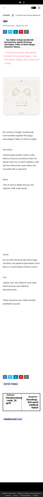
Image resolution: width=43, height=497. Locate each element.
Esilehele (8, 495)
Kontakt (35, 495)
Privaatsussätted (25, 495)
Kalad (8, 63)
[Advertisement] (21, 219)
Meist (15, 495)
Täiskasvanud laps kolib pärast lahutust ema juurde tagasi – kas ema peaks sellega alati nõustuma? (22, 56)
